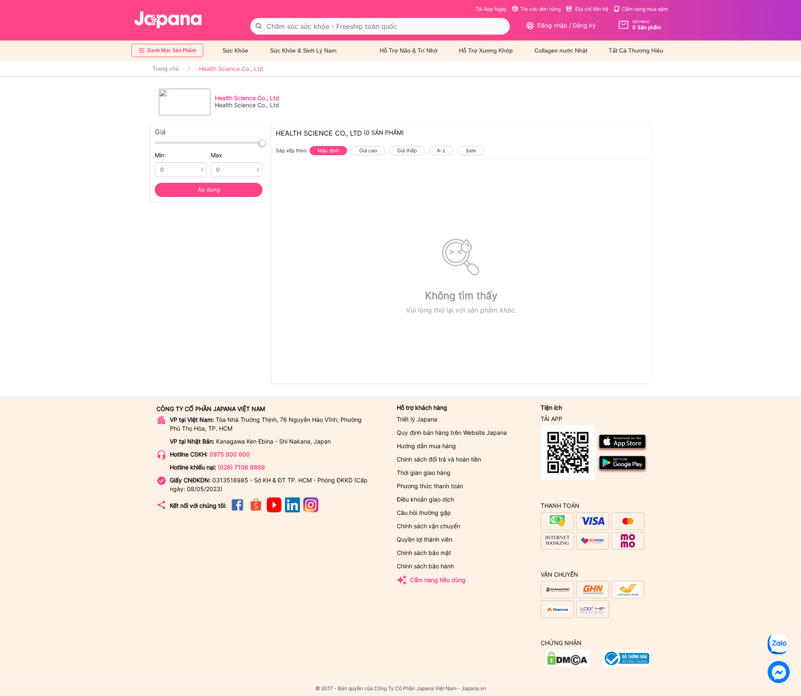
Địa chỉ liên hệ (591, 9)
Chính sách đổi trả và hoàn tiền (439, 459)
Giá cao (368, 150)
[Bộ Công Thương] (568, 664)
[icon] (237, 510)
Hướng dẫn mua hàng (426, 445)
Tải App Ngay (491, 9)
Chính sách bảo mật (424, 552)
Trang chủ (165, 68)
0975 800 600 (229, 454)
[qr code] (568, 453)
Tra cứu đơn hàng (540, 9)
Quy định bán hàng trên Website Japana (452, 432)
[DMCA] (626, 664)
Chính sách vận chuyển (428, 526)
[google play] (622, 471)
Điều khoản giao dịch (425, 499)
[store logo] (168, 20)
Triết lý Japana (417, 419)
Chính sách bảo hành (425, 566)
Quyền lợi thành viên (424, 539)
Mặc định (328, 150)
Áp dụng (209, 189)
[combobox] (380, 26)
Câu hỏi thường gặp (424, 512)
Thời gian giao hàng (424, 472)
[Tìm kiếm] (258, 26)
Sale (471, 150)
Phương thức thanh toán (430, 485)
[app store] (622, 450)
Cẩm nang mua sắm (645, 9)
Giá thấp (407, 150)
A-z (441, 150)
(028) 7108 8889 (241, 467)
